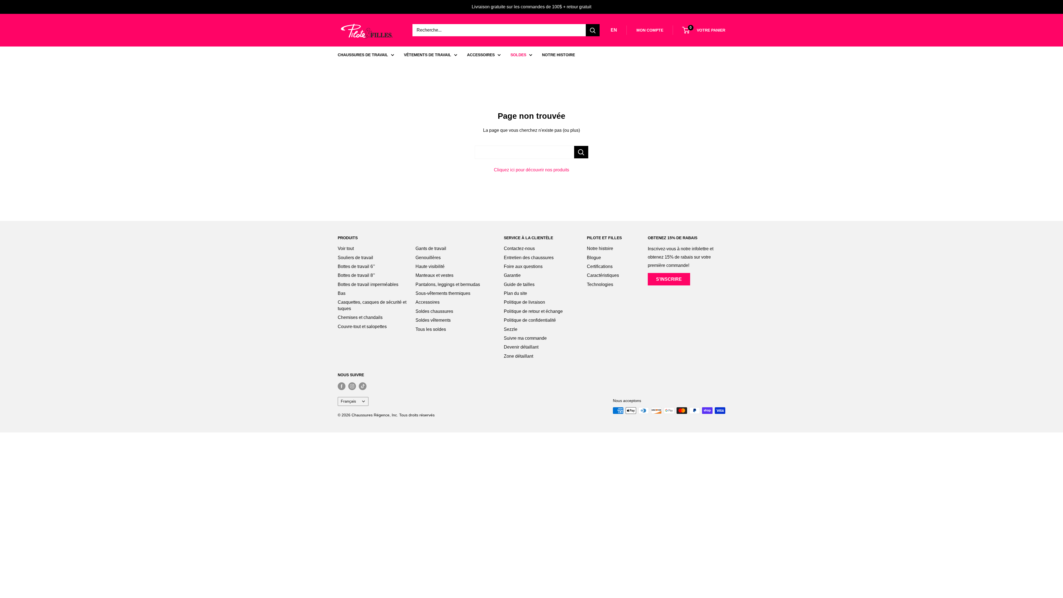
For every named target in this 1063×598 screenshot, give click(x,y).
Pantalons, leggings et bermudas (448, 284)
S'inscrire (669, 279)
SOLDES (518, 55)
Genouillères (428, 257)
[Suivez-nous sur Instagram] (352, 386)
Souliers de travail (355, 257)
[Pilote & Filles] (367, 31)
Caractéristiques (603, 275)
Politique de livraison (524, 302)
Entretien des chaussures (529, 257)
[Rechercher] (593, 30)
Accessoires (428, 302)
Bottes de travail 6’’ (356, 266)
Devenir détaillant (521, 347)
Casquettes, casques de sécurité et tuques (372, 305)
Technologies (600, 284)
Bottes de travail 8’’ (356, 275)
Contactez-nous (519, 248)
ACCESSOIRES (481, 55)
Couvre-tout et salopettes (362, 326)
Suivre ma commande (525, 338)
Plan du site (515, 293)
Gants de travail (431, 248)
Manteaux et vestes (434, 275)
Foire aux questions (523, 266)
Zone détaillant (518, 356)
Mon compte (649, 30)
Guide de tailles (519, 284)
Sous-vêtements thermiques (443, 293)
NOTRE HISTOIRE (558, 55)
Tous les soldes (431, 329)
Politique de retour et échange (533, 311)
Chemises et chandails (360, 317)
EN (614, 30)
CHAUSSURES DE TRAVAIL (363, 55)
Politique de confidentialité (530, 320)
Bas (341, 293)
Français (348, 401)
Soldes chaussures (434, 311)
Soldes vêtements (433, 320)
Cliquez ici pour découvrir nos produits (531, 169)
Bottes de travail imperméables (368, 284)
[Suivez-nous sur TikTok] (363, 386)
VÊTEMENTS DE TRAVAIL (427, 55)
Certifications (600, 266)
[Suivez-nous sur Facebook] (341, 386)
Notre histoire (600, 248)
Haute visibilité (430, 266)
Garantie (512, 275)
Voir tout (346, 248)
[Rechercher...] (581, 152)
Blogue (594, 257)
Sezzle (510, 329)
